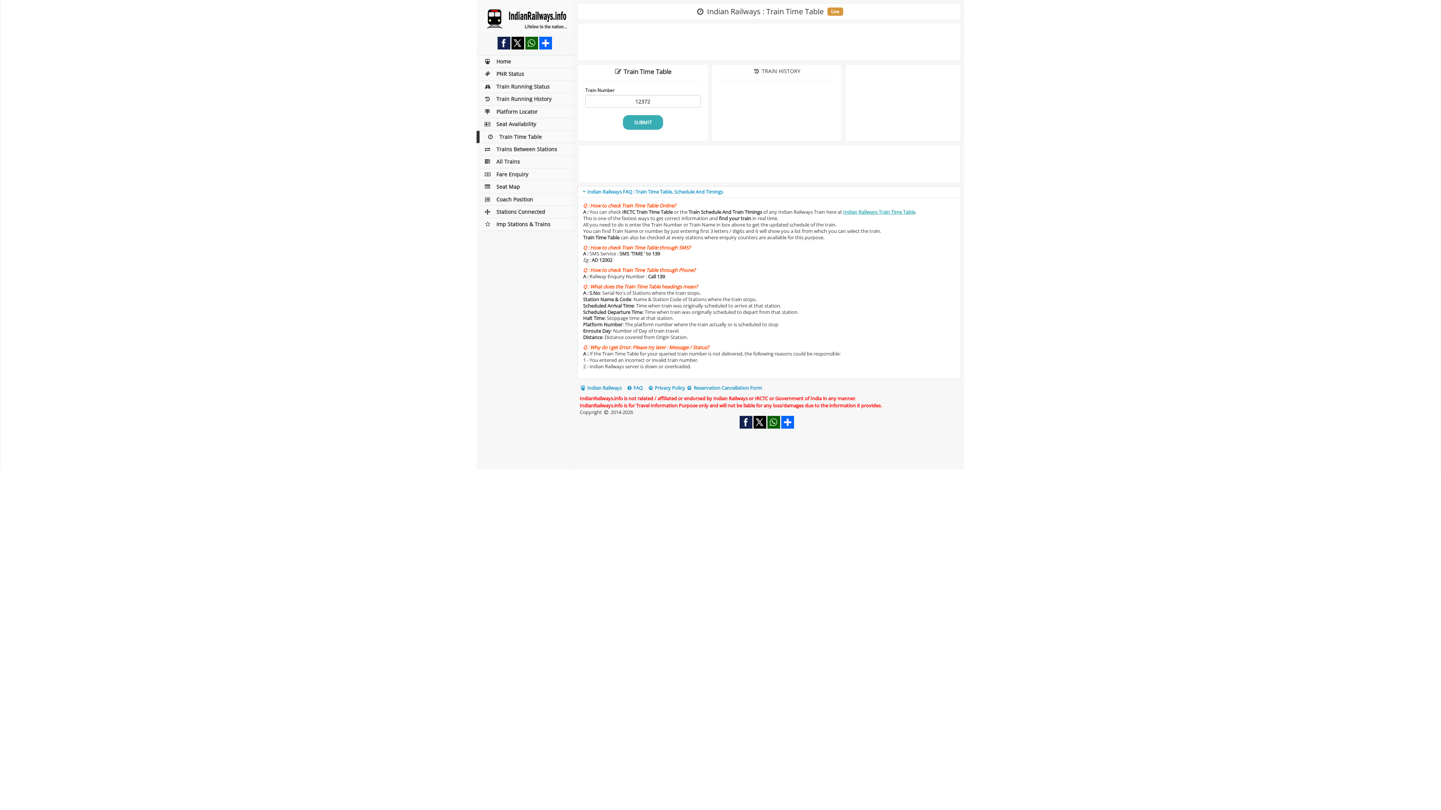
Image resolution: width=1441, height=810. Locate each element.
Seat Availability (516, 124)
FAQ (637, 387)
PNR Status (510, 73)
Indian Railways (604, 387)
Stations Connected (520, 211)
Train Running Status (523, 86)
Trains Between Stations (526, 149)
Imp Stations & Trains (523, 224)
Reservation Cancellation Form (727, 387)
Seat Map (508, 186)
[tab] (769, 192)
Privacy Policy (669, 387)
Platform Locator (517, 111)
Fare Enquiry (512, 174)
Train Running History (524, 98)
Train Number (600, 90)
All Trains (508, 161)
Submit (643, 122)
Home (503, 61)
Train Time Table (520, 136)
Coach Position (514, 199)
